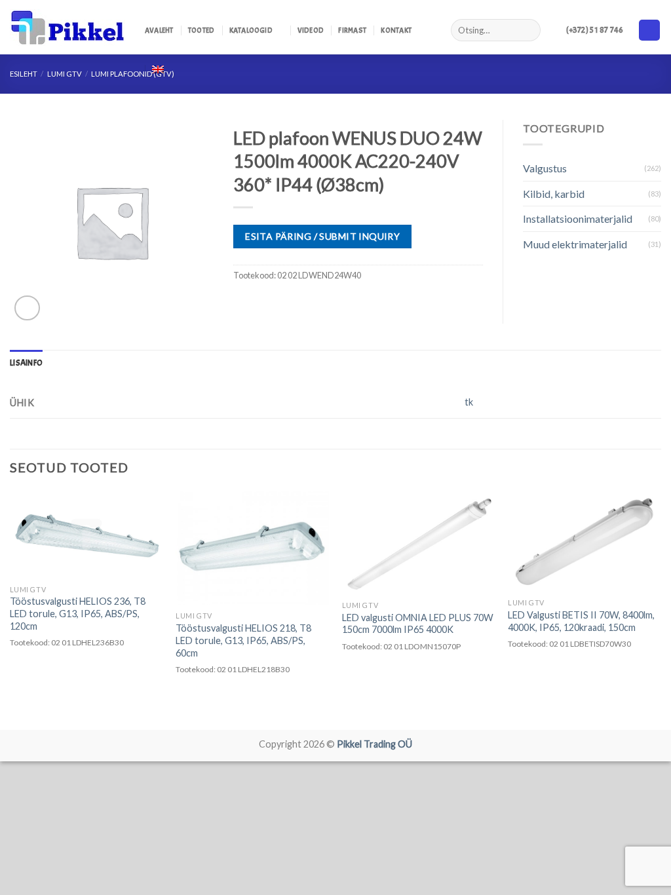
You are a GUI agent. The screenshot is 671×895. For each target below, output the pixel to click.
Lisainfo (26, 363)
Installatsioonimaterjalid (577, 218)
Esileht (23, 73)
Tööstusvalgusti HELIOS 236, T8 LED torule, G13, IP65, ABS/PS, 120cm (77, 613)
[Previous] (10, 609)
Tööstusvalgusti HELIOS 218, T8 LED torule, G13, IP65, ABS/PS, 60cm (243, 640)
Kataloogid (251, 30)
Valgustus (545, 168)
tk (469, 402)
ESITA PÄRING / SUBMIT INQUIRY (322, 236)
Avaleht (159, 30)
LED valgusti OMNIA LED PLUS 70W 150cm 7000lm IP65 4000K (417, 624)
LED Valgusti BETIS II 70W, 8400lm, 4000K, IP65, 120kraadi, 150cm (581, 621)
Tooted (201, 30)
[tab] (26, 363)
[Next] (660, 609)
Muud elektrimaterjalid (575, 244)
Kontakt (396, 30)
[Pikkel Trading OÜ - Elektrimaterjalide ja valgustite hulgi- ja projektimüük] (67, 27)
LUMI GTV (64, 73)
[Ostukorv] (649, 30)
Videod (310, 30)
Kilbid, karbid (554, 193)
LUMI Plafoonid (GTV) (132, 73)
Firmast (352, 30)
